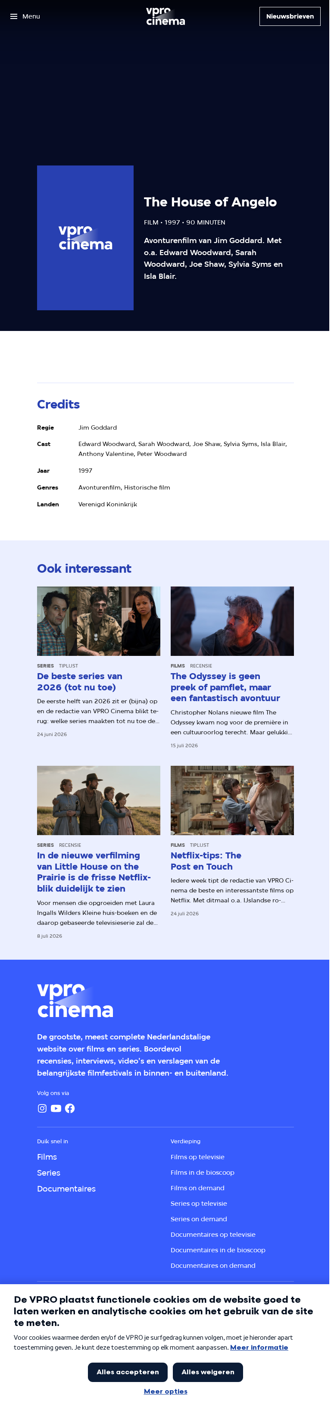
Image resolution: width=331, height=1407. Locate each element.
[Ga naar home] (165, 16)
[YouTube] (56, 1108)
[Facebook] (70, 1108)
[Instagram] (42, 1108)
